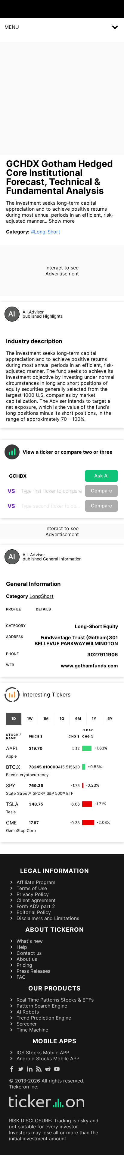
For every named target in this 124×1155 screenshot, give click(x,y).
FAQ (21, 977)
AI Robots (28, 1012)
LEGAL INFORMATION (54, 870)
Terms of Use (32, 888)
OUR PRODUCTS (54, 988)
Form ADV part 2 (36, 906)
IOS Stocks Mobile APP (43, 1053)
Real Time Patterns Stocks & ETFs (55, 1000)
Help (22, 947)
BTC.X (13, 767)
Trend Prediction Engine (44, 1018)
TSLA (12, 804)
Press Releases (33, 971)
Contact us (29, 953)
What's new (30, 941)
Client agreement (36, 900)
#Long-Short (45, 232)
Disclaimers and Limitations (48, 918)
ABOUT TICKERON (54, 929)
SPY (10, 785)
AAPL (12, 748)
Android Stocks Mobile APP (48, 1058)
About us (27, 959)
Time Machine (32, 1030)
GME (11, 823)
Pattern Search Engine (42, 1006)
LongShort (41, 596)
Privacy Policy (33, 894)
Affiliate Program (36, 882)
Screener (27, 1024)
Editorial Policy (34, 912)
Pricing (24, 965)
